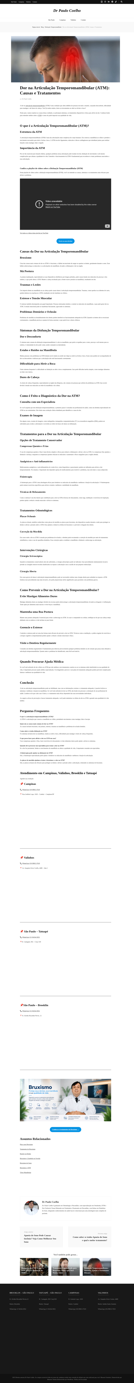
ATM (39, 115)
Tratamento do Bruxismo (27, 1149)
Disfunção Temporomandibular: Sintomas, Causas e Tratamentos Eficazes (96, 1270)
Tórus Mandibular (25, 1172)
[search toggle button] (121, 1)
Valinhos (28, 2)
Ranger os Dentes (25, 1154)
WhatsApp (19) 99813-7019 (31, 789)
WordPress (70, 1379)
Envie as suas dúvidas (65, 241)
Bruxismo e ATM (25, 1168)
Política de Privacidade (80, 1379)
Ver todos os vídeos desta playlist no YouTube (34, 233)
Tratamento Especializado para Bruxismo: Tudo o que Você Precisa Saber (65, 1270)
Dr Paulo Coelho (67, 10)
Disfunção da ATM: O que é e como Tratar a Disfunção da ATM (32, 1270)
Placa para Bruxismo (26, 1144)
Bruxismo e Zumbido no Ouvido (30, 1158)
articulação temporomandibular (35, 105)
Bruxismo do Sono (26, 1163)
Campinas (21, 2)
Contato (35, 2)
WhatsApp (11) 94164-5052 (31, 937)
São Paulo (14, 2)
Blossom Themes (52, 1379)
